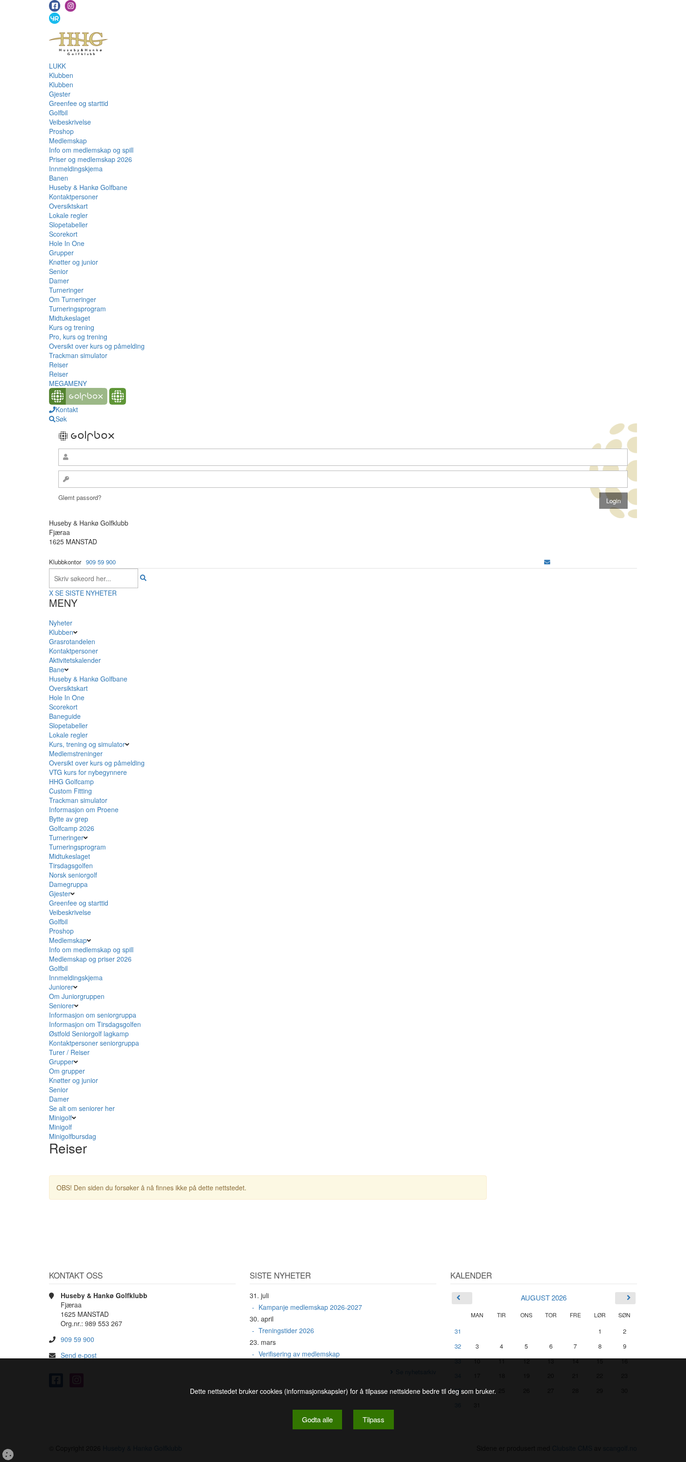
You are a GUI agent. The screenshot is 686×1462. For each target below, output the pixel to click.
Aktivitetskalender (75, 660)
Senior (58, 271)
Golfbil (58, 112)
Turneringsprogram (77, 308)
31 (458, 1331)
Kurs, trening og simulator (87, 744)
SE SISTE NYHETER (86, 592)
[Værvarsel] (54, 18)
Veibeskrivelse (70, 122)
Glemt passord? (79, 497)
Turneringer (66, 290)
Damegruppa (68, 884)
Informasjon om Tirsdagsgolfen (95, 1024)
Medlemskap (68, 140)
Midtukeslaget (69, 318)
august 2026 (544, 1297)
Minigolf (60, 1117)
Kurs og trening (71, 327)
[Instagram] (70, 6)
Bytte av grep (68, 818)
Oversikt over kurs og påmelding (97, 346)
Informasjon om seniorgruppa (92, 1014)
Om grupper (67, 1070)
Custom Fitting (70, 790)
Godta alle (317, 1419)
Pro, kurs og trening (78, 336)
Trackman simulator (78, 355)
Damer (59, 280)
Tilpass (374, 1419)
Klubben (61, 75)
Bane (56, 669)
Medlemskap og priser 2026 (90, 958)
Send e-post (79, 1355)
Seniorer (61, 1005)
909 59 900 (101, 561)
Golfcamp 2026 (71, 828)
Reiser (58, 364)
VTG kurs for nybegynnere (88, 772)
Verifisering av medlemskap (299, 1353)
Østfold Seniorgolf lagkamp (89, 1033)
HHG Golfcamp (71, 781)
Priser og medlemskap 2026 (90, 159)
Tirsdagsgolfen (71, 865)
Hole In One (66, 243)
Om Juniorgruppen (77, 996)
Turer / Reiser (69, 1052)
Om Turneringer (72, 299)
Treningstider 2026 (286, 1330)
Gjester (59, 93)
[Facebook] (54, 6)
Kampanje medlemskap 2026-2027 (310, 1307)
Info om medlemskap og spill (91, 150)
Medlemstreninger (76, 753)
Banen (58, 178)
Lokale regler (68, 215)
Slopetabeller (68, 224)
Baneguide (65, 716)
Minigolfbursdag (72, 1136)
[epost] (547, 561)
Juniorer (61, 986)
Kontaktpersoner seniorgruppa (94, 1042)
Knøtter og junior (73, 262)
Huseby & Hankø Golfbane (88, 187)
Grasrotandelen (72, 641)
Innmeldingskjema (76, 168)
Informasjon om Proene (84, 809)
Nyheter (60, 622)
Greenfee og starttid (78, 103)
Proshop (61, 131)
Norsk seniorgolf (73, 874)
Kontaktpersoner (73, 196)
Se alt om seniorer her (82, 1108)
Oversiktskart (68, 206)
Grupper (61, 252)
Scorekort (63, 234)
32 (458, 1346)
